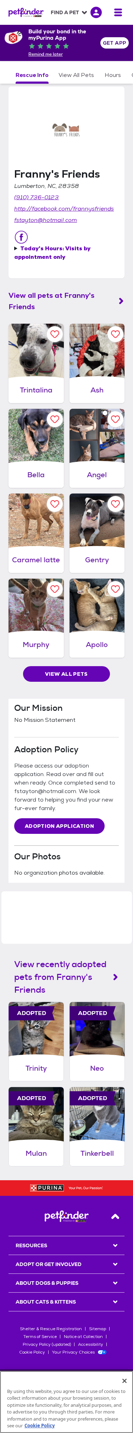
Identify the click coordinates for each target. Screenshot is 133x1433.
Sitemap (97, 1329)
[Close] (124, 1381)
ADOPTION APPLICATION (59, 826)
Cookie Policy (32, 1352)
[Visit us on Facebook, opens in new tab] (21, 237)
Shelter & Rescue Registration (51, 1329)
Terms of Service (40, 1336)
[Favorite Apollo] (115, 589)
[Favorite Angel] (115, 419)
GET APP (115, 43)
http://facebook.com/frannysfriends (64, 208)
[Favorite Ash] (115, 334)
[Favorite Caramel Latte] (55, 504)
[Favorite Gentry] (115, 504)
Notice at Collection (83, 1336)
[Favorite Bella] (55, 419)
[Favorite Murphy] (55, 589)
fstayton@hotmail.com (45, 220)
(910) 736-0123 (36, 197)
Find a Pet (65, 12)
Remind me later (45, 54)
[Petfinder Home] (26, 12)
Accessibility (90, 1344)
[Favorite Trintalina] (55, 334)
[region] (66, 1402)
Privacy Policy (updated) (47, 1344)
